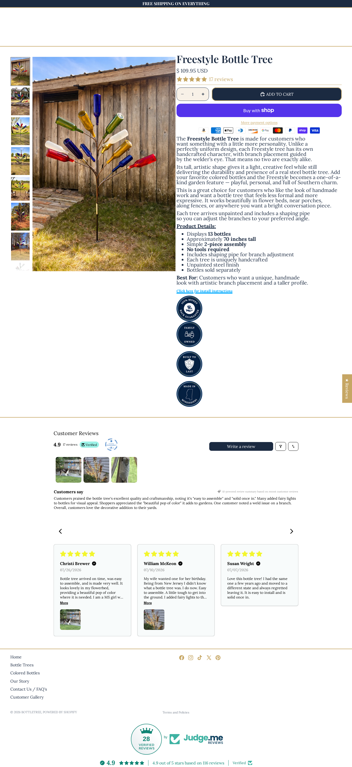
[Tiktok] (200, 658)
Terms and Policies (176, 712)
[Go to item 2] (96, 470)
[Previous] (62, 532)
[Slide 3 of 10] (20, 131)
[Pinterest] (218, 658)
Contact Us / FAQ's (28, 689)
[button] (70, 619)
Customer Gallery (27, 697)
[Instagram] (191, 658)
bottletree (31, 712)
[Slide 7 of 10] (20, 246)
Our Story (19, 680)
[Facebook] (182, 658)
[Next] (290, 532)
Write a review (241, 446)
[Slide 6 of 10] (20, 217)
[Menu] (16, 23)
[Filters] (280, 446)
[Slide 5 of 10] (20, 188)
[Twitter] (209, 658)
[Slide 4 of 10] (20, 161)
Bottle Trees (21, 664)
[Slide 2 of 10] (20, 101)
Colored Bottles (25, 672)
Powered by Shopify (60, 712)
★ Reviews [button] (347, 388)
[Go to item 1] (68, 470)
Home (16, 656)
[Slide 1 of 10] (20, 71)
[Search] (29, 23)
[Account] (324, 23)
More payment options (259, 123)
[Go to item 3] (124, 470)
